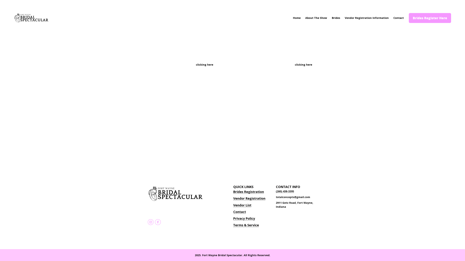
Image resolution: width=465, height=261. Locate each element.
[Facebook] (158, 222)
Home (297, 18)
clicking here (204, 64)
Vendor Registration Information (367, 18)
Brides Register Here (430, 18)
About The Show (316, 18)
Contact (398, 18)
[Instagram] (151, 222)
